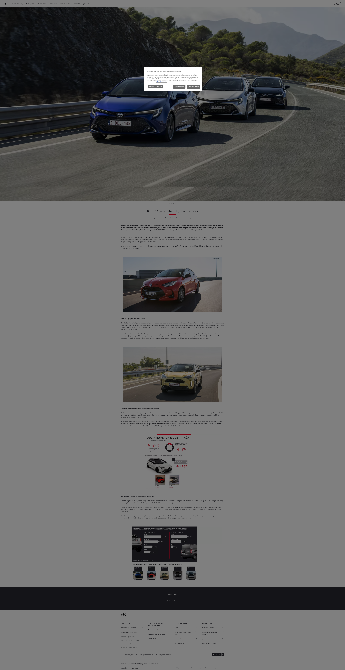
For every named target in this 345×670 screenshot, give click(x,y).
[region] (173, 79)
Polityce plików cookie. (161, 81)
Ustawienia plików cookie (155, 86)
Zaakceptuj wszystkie (193, 86)
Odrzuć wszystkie (179, 86)
